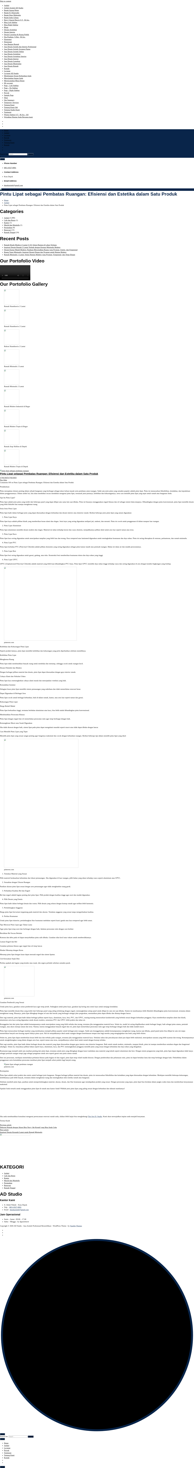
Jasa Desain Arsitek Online (14, 52)
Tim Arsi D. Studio (95, 1116)
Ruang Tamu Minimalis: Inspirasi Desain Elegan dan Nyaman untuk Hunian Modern (35, 252)
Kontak (6, 69)
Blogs (6, 27)
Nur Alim (3, 480)
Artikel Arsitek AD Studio (13, 8)
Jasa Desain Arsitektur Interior (15, 56)
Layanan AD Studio (11, 73)
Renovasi (7, 230)
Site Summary (9, 100)
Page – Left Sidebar (11, 86)
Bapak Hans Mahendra (12, 15)
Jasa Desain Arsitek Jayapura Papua (17, 49)
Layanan (7, 71)
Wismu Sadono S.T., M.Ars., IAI (16, 115)
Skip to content (5, 1)
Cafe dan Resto (9, 220)
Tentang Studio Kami (12, 110)
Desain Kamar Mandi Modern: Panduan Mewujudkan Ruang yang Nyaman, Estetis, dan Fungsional (40, 250)
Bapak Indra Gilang (11, 18)
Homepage (8, 42)
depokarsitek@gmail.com (13, 185)
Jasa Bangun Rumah (11, 44)
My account (8, 83)
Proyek (6, 93)
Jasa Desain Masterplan (12, 64)
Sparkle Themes (76, 1226)
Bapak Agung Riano (11, 10)
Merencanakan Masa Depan (14, 81)
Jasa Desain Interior (11, 59)
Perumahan (8, 228)
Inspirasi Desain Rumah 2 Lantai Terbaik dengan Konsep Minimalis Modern (32, 247)
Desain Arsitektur (10, 30)
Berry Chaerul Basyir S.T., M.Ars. (17, 20)
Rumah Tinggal (9, 232)
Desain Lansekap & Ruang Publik (16, 35)
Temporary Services (11, 103)
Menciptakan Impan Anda (13, 78)
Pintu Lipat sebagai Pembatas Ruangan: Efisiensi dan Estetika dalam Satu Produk (49, 473)
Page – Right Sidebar (12, 90)
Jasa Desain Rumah (11, 66)
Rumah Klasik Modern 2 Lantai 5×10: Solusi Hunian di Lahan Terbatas (30, 245)
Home (6, 130)
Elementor (8, 39)
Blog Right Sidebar (11, 25)
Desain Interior (9, 32)
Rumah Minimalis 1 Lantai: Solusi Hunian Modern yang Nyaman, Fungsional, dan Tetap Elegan (39, 255)
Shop (6, 98)
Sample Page (9, 95)
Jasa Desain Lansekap (12, 61)
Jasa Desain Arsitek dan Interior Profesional (20, 47)
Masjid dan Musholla (12, 225)
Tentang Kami (9, 105)
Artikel (6, 5)
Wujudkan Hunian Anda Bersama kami (18, 117)
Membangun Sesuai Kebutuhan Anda (17, 76)
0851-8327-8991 (10, 168)
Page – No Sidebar (11, 88)
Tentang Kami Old (11, 107)
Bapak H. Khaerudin (11, 13)
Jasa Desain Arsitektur (12, 54)
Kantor (6, 223)
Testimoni (7, 112)
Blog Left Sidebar (10, 22)
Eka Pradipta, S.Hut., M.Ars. (14, 37)
